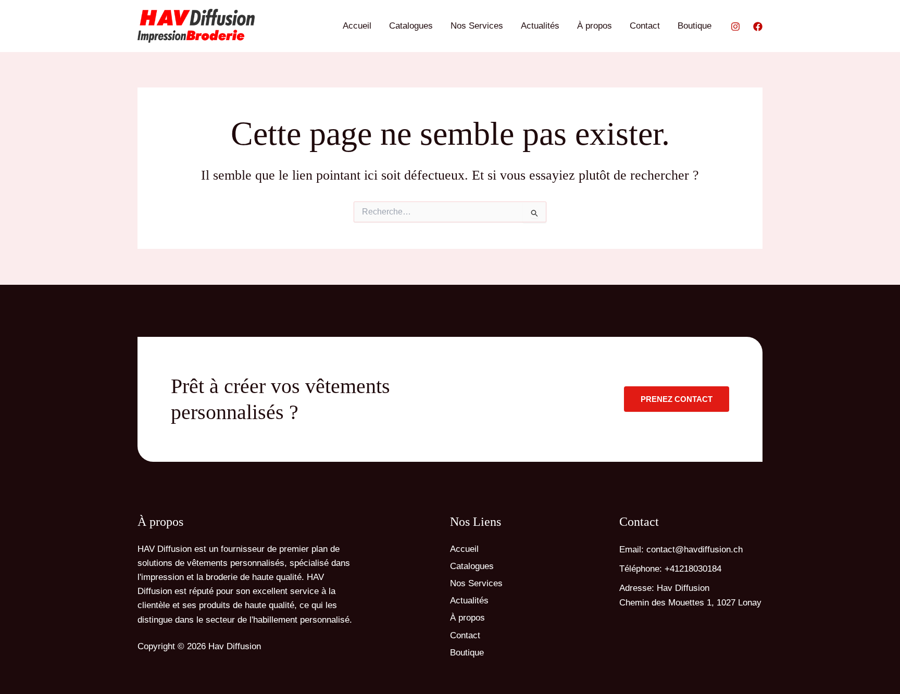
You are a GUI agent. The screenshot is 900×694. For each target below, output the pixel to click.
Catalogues (411, 26)
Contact (645, 26)
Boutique (694, 26)
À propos (594, 26)
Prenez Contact (676, 399)
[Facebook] (757, 26)
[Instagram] (735, 26)
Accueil (357, 26)
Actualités (540, 26)
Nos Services (477, 26)
